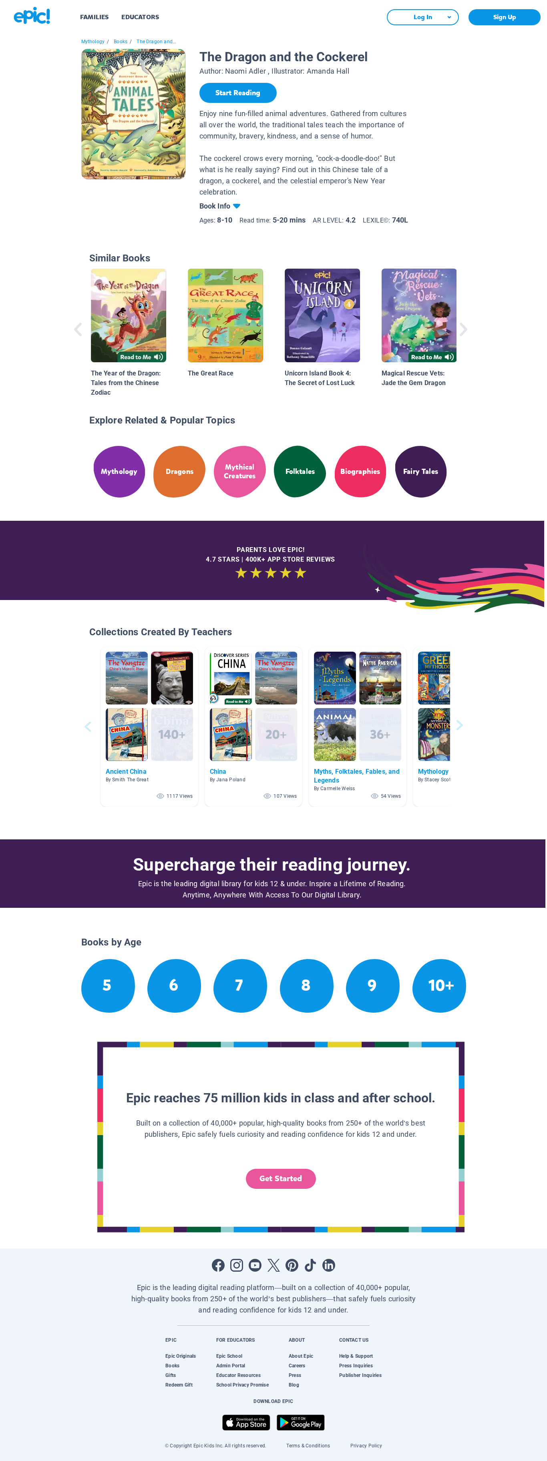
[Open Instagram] (236, 1265)
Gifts (170, 1375)
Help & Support (356, 1356)
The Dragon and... (156, 41)
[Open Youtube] (255, 1265)
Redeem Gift (179, 1385)
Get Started (280, 1178)
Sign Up (504, 17)
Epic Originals (180, 1356)
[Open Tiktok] (310, 1265)
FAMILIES (94, 17)
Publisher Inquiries (360, 1375)
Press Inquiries (356, 1366)
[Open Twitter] (273, 1265)
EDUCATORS (140, 17)
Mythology (93, 41)
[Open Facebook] (218, 1265)
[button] (149, 726)
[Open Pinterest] (292, 1265)
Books (120, 41)
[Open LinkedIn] (328, 1265)
